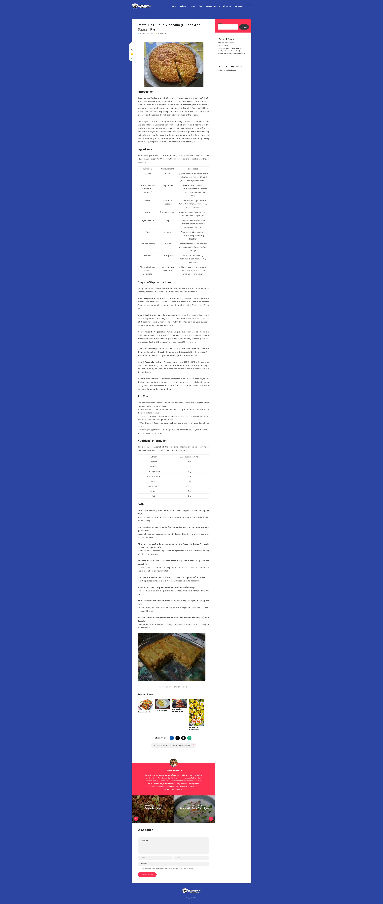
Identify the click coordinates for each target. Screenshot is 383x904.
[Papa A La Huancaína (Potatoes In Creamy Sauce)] (197, 709)
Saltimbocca (231, 70)
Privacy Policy (196, 6)
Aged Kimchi (223, 45)
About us (227, 6)
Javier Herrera (173, 770)
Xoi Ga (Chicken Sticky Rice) (229, 51)
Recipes (182, 6)
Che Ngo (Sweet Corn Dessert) (230, 48)
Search (220, 23)
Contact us (238, 6)
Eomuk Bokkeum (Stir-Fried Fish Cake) (232, 53)
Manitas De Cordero (226, 43)
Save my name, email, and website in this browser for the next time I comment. (167, 869)
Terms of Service (212, 6)
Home (173, 6)
